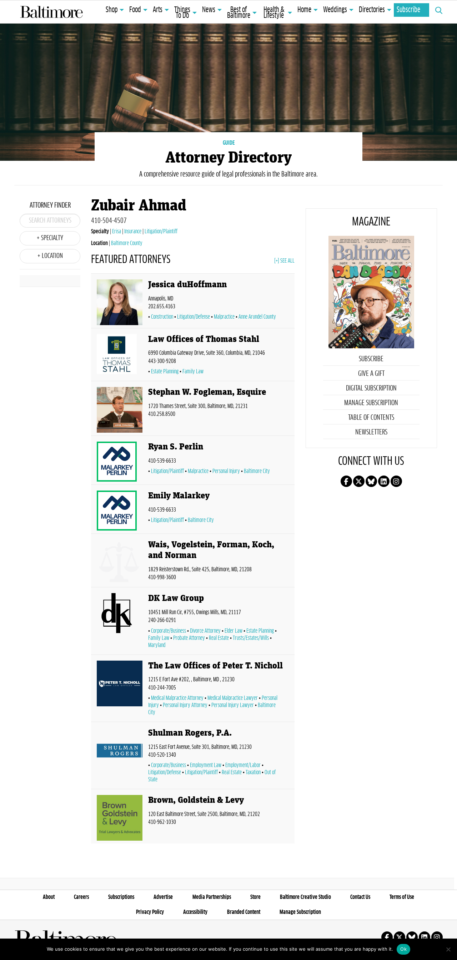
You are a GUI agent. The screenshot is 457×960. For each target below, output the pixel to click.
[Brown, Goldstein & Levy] (119, 818)
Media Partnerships (211, 897)
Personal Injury (226, 471)
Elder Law (233, 631)
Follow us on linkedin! (384, 481)
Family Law (193, 371)
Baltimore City (257, 471)
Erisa (116, 231)
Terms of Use (402, 897)
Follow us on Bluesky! (371, 481)
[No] (448, 949)
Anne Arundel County (257, 317)
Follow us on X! (359, 481)
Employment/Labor (243, 765)
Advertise (163, 897)
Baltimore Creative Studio (305, 897)
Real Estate (219, 638)
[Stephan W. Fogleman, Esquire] (119, 410)
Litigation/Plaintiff (161, 231)
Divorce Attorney (205, 631)
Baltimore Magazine (51, 11)
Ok (403, 949)
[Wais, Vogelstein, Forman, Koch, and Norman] (119, 561)
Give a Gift (371, 373)
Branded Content (243, 912)
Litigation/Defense (193, 317)
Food (135, 10)
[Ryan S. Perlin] (119, 462)
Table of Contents (371, 417)
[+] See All (284, 261)
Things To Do (182, 12)
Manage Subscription (371, 403)
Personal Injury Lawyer (232, 705)
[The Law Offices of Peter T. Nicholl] (119, 690)
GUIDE (229, 143)
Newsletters (371, 432)
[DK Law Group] (119, 622)
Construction (162, 317)
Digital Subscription (371, 388)
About (49, 897)
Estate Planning (165, 371)
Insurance (132, 231)
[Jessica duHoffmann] (119, 302)
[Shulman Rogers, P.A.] (119, 757)
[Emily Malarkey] (119, 511)
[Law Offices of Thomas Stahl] (119, 356)
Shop (111, 10)
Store (255, 897)
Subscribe (408, 10)
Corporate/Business (168, 631)
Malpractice (224, 317)
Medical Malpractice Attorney (177, 698)
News (208, 10)
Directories (372, 10)
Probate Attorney (189, 638)
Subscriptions (121, 897)
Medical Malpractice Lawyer (232, 698)
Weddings (335, 10)
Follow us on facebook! (346, 481)
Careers (81, 897)
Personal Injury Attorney (185, 705)
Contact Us (360, 897)
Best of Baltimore (238, 12)
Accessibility (195, 912)
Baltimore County (126, 243)
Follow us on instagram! (396, 481)
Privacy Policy (150, 912)
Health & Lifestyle (273, 12)
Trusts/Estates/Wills (251, 638)
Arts (157, 10)
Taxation (253, 772)
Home (304, 10)
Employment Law (205, 765)
